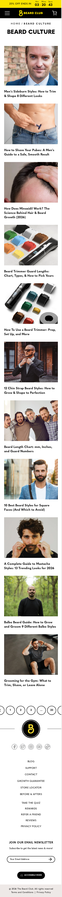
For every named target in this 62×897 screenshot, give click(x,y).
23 (51, 710)
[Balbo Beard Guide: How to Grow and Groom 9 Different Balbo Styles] (31, 596)
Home (16, 24)
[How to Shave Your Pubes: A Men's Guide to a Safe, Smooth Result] (31, 124)
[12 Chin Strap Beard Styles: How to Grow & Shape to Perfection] (31, 362)
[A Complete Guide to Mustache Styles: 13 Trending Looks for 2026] (31, 537)
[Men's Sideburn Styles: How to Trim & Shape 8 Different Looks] (31, 65)
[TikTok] (47, 747)
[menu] (7, 13)
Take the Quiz (31, 803)
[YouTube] (39, 747)
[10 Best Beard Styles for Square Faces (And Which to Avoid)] (31, 479)
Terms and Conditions (22, 892)
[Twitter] (22, 747)
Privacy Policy (31, 826)
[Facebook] (14, 747)
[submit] (50, 859)
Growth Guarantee (31, 781)
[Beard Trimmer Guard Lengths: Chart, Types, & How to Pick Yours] (31, 245)
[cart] (52, 13)
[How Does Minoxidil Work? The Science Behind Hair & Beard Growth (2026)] (31, 182)
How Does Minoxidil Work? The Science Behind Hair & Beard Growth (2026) (27, 213)
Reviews (31, 820)
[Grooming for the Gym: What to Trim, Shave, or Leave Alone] (31, 654)
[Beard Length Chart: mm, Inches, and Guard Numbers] (31, 420)
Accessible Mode (33, 875)
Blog (31, 761)
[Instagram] (31, 747)
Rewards (31, 808)
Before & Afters (31, 794)
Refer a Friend (31, 814)
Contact (31, 774)
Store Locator (31, 788)
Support (31, 768)
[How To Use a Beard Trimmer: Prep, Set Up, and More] (31, 303)
